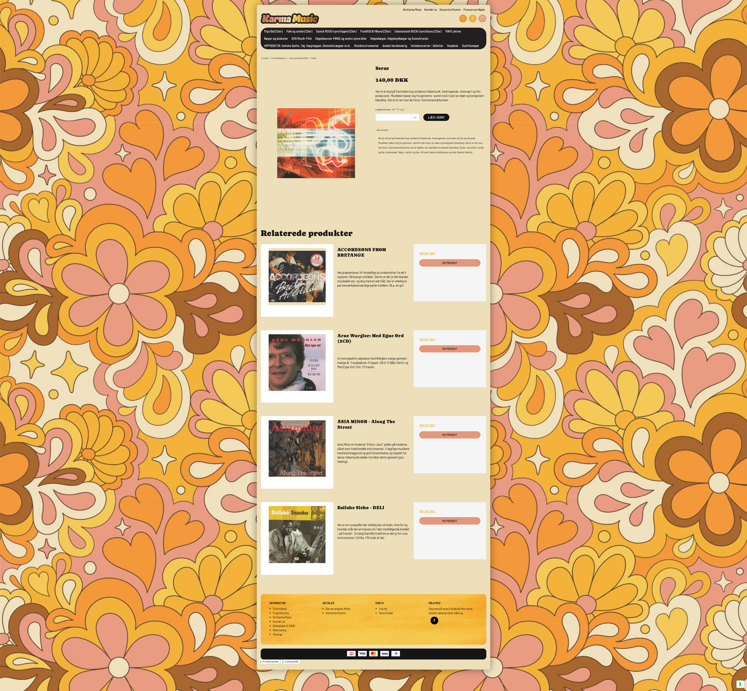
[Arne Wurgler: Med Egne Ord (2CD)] (297, 366)
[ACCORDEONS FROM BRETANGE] (297, 280)
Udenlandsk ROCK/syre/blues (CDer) (418, 31)
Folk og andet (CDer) (299, 31)
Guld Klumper (470, 46)
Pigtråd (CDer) (273, 31)
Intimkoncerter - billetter (427, 46)
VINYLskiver (453, 31)
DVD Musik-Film (302, 38)
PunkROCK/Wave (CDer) (375, 31)
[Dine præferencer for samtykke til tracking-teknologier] (740, 684)
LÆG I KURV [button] (436, 117)
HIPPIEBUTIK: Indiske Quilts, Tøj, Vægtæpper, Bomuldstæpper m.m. (307, 46)
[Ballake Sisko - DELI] (297, 538)
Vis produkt (450, 263)
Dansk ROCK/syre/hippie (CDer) (336, 31)
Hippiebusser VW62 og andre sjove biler (341, 38)
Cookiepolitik (291, 661)
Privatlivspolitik (271, 661)
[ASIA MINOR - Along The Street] (297, 452)
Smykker (452, 46)
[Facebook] (434, 620)
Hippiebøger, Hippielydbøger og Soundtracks (399, 38)
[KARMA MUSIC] (290, 18)
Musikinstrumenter (366, 46)
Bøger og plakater (276, 38)
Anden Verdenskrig (394, 46)
